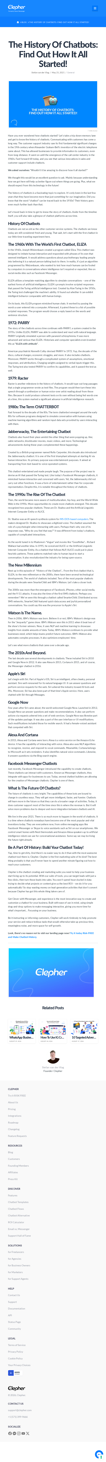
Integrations (14, 1115)
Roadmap (13, 1122)
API (10, 1315)
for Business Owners (19, 1265)
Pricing (12, 1109)
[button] (95, 8)
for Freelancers (16, 1251)
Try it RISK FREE (17, 1095)
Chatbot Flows (16, 1208)
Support (12, 1301)
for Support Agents (18, 1278)
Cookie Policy (15, 1358)
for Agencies (14, 1258)
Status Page (14, 1321)
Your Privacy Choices (19, 1365)
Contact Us (14, 1295)
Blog (10, 1152)
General (71, 72)
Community (14, 1328)
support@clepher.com (20, 1410)
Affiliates (13, 1172)
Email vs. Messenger (19, 1229)
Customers (14, 1158)
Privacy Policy (15, 1351)
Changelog (13, 1129)
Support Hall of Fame (19, 1235)
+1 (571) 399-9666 (18, 1416)
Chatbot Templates (18, 1202)
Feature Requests (17, 1135)
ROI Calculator (16, 1222)
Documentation (16, 1308)
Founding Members (18, 1165)
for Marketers (15, 1272)
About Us (13, 1102)
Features (12, 1195)
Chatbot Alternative (19, 1215)
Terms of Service (17, 1345)
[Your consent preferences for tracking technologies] (101, 1457)
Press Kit (13, 1179)
